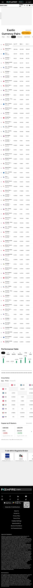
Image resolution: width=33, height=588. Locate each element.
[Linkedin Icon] (20, 496)
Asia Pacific (27, 37)
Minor (8, 37)
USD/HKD (12, 372)
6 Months (20, 353)
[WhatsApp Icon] (20, 499)
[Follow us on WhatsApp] (27, 5)
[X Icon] (4, 496)
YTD (25, 353)
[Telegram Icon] (12, 499)
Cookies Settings (16, 521)
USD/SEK (25, 372)
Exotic (13, 37)
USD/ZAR (8, 372)
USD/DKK (3, 372)
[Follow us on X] (25, 5)
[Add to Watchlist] (1, 44)
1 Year (30, 353)
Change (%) (13, 380)
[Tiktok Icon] (28, 499)
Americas (19, 37)
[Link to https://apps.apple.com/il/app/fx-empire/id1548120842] (7, 503)
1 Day (3, 353)
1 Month (14, 353)
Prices (7, 380)
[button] (2, 2)
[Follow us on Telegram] (32, 5)
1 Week (8, 353)
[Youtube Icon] (28, 496)
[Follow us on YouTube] (30, 5)
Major (3, 37)
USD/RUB (30, 372)
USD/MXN (21, 372)
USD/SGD (16, 372)
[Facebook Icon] (12, 496)
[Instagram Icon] (4, 499)
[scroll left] (30, 431)
